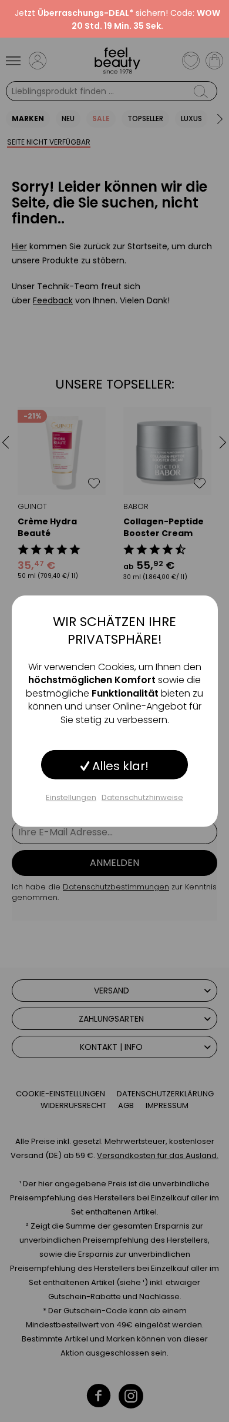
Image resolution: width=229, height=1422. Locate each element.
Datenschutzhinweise (142, 797)
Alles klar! (119, 766)
